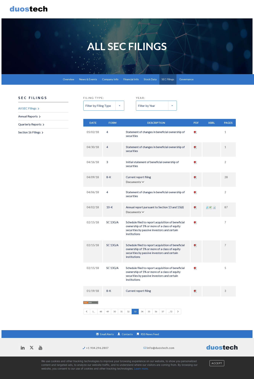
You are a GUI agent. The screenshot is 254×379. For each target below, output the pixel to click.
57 (163, 311)
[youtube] (40, 348)
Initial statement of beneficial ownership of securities (152, 164)
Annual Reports (28, 116)
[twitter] (32, 348)
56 (156, 311)
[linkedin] (23, 348)
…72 (170, 311)
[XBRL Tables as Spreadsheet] (210, 207)
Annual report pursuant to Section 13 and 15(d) (155, 207)
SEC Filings (168, 79)
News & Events (88, 79)
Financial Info (131, 79)
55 (149, 311)
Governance (186, 79)
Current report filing (138, 177)
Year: (140, 97)
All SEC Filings (27, 108)
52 (128, 311)
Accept (217, 363)
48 (101, 311)
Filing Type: (93, 97)
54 (142, 311)
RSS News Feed (150, 334)
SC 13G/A (112, 222)
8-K (108, 177)
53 (135, 311)
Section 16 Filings (29, 132)
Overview (68, 79)
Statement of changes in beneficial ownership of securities (155, 133)
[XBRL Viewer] (207, 207)
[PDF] (195, 132)
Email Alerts (107, 334)
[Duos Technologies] (28, 9)
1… (93, 311)
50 (114, 311)
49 (108, 311)
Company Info (110, 79)
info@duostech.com (160, 347)
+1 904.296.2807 (97, 347)
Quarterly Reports (29, 124)
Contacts (127, 334)
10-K (109, 207)
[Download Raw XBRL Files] (214, 207)
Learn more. (141, 368)
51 (121, 311)
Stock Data (150, 79)
